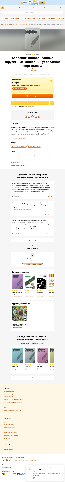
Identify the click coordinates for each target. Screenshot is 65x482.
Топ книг (52, 18)
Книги (6, 18)
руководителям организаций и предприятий (37, 155)
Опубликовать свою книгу (18, 165)
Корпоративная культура (19, 146)
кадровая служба (16, 158)
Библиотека (35, 8)
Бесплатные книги (30, 18)
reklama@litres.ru (7, 467)
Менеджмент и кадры (34, 146)
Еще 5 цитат (32, 240)
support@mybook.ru (31, 460)
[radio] (25, 116)
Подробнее (36, 475)
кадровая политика (17, 155)
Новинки (42, 18)
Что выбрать (22, 8)
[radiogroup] (32, 116)
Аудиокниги (16, 18)
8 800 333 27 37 (19, 460)
